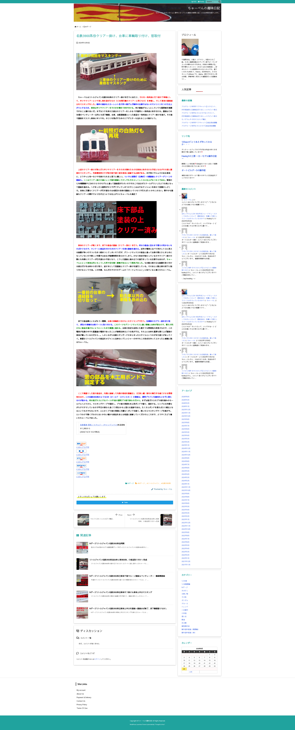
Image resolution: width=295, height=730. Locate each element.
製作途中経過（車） (189, 632)
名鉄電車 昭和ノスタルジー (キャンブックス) (99, 424)
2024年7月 (185, 464)
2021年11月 (186, 564)
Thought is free (159, 724)
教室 (183, 619)
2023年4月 (185, 510)
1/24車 (184, 581)
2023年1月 (185, 519)
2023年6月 (185, 503)
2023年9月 (185, 493)
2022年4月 (185, 548)
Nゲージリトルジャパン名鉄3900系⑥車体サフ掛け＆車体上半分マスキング (120, 592)
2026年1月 (185, 406)
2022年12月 (186, 522)
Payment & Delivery (84, 697)
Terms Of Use (82, 708)
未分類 (184, 623)
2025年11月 (186, 413)
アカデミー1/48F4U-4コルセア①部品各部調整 (199, 126)
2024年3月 (185, 477)
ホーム (79, 27)
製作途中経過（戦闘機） (190, 629)
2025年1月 (185, 445)
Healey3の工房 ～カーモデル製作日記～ (199, 157)
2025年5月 (185, 432)
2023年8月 (185, 497)
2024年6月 (185, 468)
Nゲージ (88, 27)
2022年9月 (185, 532)
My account (81, 690)
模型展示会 (186, 626)
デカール (185, 603)
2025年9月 (185, 419)
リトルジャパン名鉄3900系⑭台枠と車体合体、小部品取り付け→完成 (118, 559)
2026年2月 (185, 403)
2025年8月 (185, 422)
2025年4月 (185, 435)
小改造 (184, 613)
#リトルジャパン (153, 483)
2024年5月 (185, 471)
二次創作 (185, 610)
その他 (184, 597)
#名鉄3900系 (166, 483)
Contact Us (81, 701)
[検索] (219, 1)
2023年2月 (185, 516)
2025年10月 (186, 416)
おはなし (185, 590)
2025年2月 (185, 442)
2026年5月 (185, 400)
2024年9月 (185, 458)
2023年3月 (185, 513)
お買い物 (185, 594)
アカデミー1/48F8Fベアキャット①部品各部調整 (199, 122)
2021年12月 (186, 561)
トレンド (185, 607)
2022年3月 (185, 551)
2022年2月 (185, 555)
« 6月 (190, 672)
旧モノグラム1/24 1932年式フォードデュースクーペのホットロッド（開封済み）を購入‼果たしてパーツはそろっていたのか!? (199, 216)
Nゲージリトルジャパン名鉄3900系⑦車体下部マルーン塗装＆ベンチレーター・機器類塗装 (127, 576)
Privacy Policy (82, 704)
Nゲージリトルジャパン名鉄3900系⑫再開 (106, 543)
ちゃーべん (168, 489)
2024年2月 (185, 480)
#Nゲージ (141, 483)
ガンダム (185, 600)
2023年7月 (185, 500)
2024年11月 (186, 451)
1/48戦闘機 (186, 584)
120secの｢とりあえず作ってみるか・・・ (197, 143)
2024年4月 (185, 474)
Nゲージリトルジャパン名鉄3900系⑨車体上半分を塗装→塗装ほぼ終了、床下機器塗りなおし (128, 608)
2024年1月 (185, 484)
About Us (80, 694)
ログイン (97, 659)
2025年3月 (185, 438)
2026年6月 (185, 396)
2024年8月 (185, 461)
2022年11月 (186, 526)
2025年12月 (186, 409)
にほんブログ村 (82, 447)
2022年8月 (185, 535)
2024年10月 (186, 455)
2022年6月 (185, 542)
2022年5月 (185, 545)
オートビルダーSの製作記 (194, 170)
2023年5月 (185, 506)
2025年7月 (185, 426)
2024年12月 (186, 448)
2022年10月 (186, 529)
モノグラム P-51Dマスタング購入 (194, 119)
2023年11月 (186, 487)
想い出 (184, 616)
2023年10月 (186, 490)
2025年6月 (185, 429)
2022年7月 (185, 539)
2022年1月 (185, 558)
